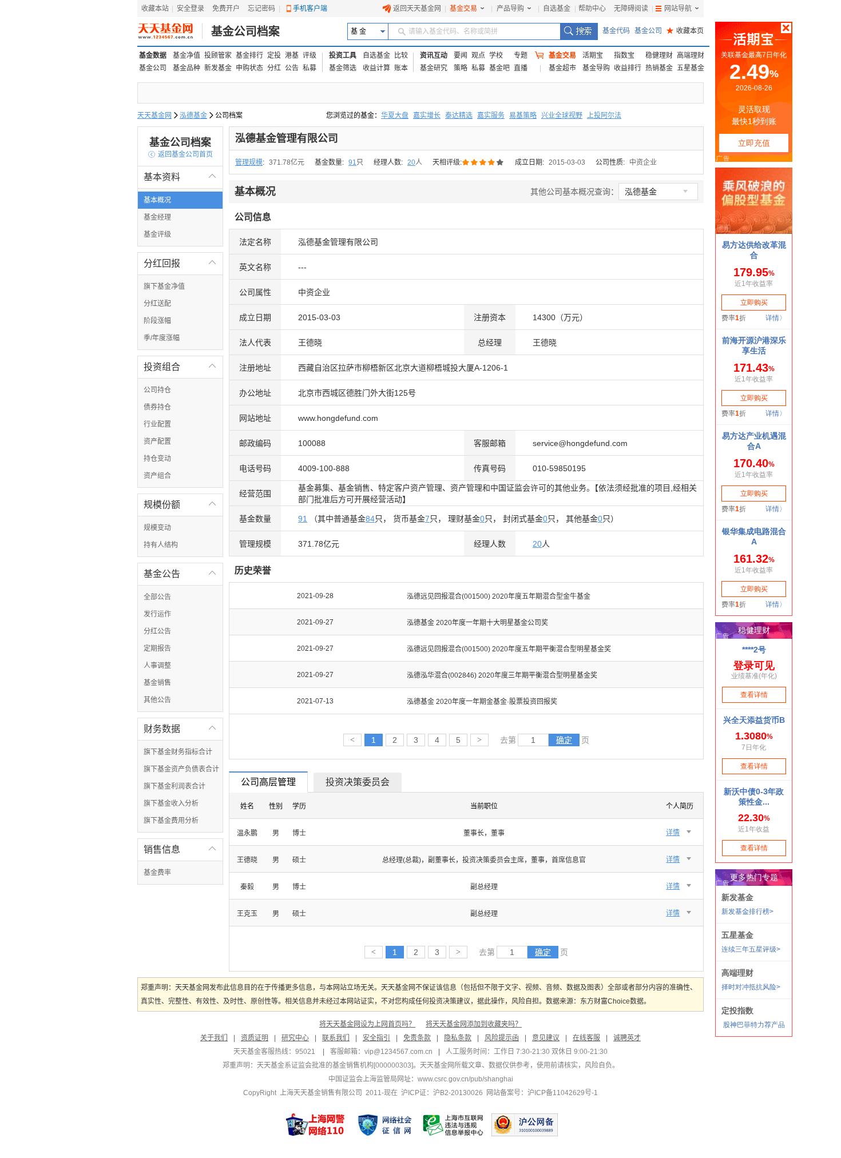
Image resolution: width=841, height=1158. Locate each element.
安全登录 (190, 9)
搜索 (578, 31)
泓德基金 (193, 116)
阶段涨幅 (157, 321)
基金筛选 (342, 68)
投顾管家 (218, 55)
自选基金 (556, 9)
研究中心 (295, 1038)
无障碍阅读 (631, 9)
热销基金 (659, 68)
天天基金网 (154, 116)
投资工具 (342, 55)
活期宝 (592, 55)
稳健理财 (659, 55)
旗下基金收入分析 (171, 803)
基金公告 (180, 574)
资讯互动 (433, 55)
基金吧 (499, 68)
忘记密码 (261, 9)
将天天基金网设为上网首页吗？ (367, 1024)
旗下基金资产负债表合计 (181, 769)
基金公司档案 (245, 31)
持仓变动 (157, 459)
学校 (496, 55)
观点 (478, 55)
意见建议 (546, 1038)
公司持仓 (157, 390)
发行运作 (157, 614)
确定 (564, 740)
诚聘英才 (627, 1038)
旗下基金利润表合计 (174, 786)
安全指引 (376, 1038)
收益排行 (627, 68)
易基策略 (523, 116)
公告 (292, 68)
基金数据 (152, 55)
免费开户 (226, 9)
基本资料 (180, 177)
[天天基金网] (170, 31)
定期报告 (157, 648)
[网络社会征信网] (384, 1124)
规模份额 (180, 505)
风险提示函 (502, 1038)
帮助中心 (592, 9)
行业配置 (157, 424)
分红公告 (157, 631)
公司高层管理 (268, 782)
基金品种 (186, 68)
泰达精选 (459, 116)
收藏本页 (685, 31)
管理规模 (249, 162)
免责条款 (417, 1038)
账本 (401, 68)
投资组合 (180, 367)
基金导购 (596, 68)
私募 (309, 68)
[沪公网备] (524, 1124)
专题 (520, 55)
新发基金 (218, 68)
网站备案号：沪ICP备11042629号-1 (542, 1093)
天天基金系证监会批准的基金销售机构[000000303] (335, 1065)
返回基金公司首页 (180, 154)
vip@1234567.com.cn (398, 1052)
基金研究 (433, 68)
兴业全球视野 (561, 116)
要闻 (460, 55)
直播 (520, 68)
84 (370, 518)
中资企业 (643, 162)
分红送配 (157, 304)
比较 (401, 55)
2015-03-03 (567, 162)
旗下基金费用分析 (171, 821)
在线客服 (586, 1038)
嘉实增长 (427, 116)
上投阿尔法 (604, 116)
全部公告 (157, 597)
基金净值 (186, 55)
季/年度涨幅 (162, 338)
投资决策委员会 (358, 782)
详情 (673, 833)
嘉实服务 (491, 116)
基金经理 (157, 217)
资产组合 (157, 476)
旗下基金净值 (164, 286)
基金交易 (463, 9)
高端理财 (690, 55)
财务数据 (180, 729)
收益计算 (376, 68)
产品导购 (510, 9)
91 (352, 162)
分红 (274, 68)
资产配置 (157, 441)
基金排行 (249, 55)
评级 (309, 55)
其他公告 (157, 700)
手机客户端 (310, 9)
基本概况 (157, 200)
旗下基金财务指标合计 (178, 752)
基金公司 (648, 31)
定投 (274, 55)
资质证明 (254, 1038)
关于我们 (214, 1038)
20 (411, 162)
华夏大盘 (394, 116)
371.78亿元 (286, 162)
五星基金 (690, 68)
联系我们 (336, 1038)
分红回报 (180, 263)
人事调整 (157, 666)
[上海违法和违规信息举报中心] (453, 1124)
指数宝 (624, 55)
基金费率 (157, 873)
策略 (460, 68)
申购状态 (249, 68)
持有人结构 (161, 545)
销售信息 (180, 849)
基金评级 (157, 234)
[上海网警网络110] (315, 1124)
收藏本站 (155, 9)
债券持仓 (157, 407)
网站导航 (678, 9)
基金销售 (157, 683)
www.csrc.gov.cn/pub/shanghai (465, 1079)
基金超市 (562, 68)
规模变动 (157, 528)
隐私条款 (457, 1038)
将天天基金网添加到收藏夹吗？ (474, 1024)
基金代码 (616, 31)
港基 (292, 55)
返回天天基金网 (417, 9)
